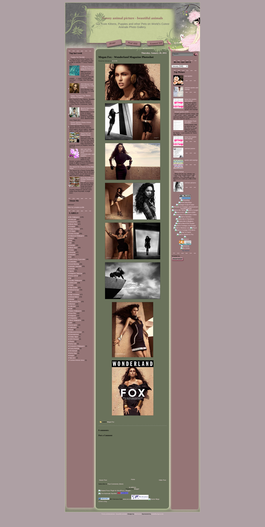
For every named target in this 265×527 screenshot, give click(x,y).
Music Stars (73, 247)
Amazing (72, 252)
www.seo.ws (127, 499)
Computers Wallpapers (77, 346)
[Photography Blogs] (185, 237)
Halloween (72, 327)
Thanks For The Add (77, 57)
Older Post (162, 480)
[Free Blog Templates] (178, 260)
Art (70, 257)
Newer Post (103, 480)
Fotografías (73, 318)
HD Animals (73, 351)
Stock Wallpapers (75, 320)
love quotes (188, 76)
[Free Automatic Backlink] (107, 493)
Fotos (71, 285)
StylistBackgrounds (157, 514)
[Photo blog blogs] (185, 202)
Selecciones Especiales (77, 259)
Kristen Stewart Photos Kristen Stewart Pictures (81, 123)
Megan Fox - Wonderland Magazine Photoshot (126, 57)
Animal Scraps (74, 290)
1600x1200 (73, 283)
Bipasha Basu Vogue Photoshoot (87, 109)
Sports (71, 271)
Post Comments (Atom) (115, 484)
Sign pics (72, 358)
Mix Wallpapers (74, 217)
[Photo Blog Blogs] (185, 198)
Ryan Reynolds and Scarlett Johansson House (87, 179)
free (70, 240)
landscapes (73, 325)
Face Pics (72, 313)
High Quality (73, 287)
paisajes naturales (75, 266)
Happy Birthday (74, 229)
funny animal (73, 276)
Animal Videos (74, 297)
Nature (71, 238)
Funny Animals (74, 348)
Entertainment (74, 334)
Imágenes (72, 315)
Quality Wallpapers (75, 280)
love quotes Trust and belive (190, 122)
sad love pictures (190, 183)
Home (133, 479)
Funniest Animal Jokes (76, 360)
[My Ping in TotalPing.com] (185, 196)
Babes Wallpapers (75, 311)
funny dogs (73, 353)
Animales (72, 254)
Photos (71, 341)
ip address (132, 487)
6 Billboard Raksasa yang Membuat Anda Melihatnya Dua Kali (87, 68)
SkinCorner (137, 514)
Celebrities (72, 261)
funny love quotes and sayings (190, 100)
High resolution (74, 294)
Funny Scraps (74, 233)
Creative (72, 226)
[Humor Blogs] (154, 499)
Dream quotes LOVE (182, 112)
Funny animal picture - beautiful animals (132, 18)
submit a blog (102, 501)
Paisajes (72, 245)
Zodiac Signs (73, 337)
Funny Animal (179, 171)
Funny (71, 250)
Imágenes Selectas (75, 273)
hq (70, 278)
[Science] (185, 239)
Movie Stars (73, 224)
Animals (72, 269)
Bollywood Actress (75, 332)
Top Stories (186, 250)
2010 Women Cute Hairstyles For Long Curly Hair (87, 85)
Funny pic (72, 219)
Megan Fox (110, 422)
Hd (70, 243)
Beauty (71, 299)
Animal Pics (73, 222)
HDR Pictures (74, 339)
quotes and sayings (191, 160)
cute (70, 308)
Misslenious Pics (75, 301)
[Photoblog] (185, 200)
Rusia (71, 329)
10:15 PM (114, 61)
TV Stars (72, 231)
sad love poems (190, 148)
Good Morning (74, 264)
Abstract (72, 304)
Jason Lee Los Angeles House (86, 134)
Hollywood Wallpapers (76, 236)
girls (70, 322)
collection (72, 306)
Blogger (136, 489)
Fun (70, 292)
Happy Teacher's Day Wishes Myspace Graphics (81, 96)
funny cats (72, 344)
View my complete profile (76, 207)
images (71, 355)
